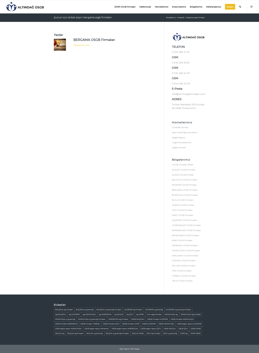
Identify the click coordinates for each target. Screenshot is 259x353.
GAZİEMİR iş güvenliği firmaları (178, 310)
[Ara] (240, 6)
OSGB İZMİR (196, 329)
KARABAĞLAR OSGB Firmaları (186, 230)
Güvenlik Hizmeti (180, 127)
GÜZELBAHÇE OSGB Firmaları (186, 225)
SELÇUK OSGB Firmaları (183, 265)
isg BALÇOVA (60, 314)
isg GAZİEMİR (74, 314)
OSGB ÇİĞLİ (183, 329)
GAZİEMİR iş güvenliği (154, 310)
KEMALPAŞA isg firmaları (191, 314)
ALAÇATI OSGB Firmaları (183, 169)
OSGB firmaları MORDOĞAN (66, 324)
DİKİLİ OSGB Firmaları (182, 215)
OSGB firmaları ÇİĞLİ (111, 324)
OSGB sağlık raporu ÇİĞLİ (151, 329)
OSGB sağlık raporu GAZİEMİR (189, 324)
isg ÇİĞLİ (130, 314)
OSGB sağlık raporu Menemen (97, 329)
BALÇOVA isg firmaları (64, 310)
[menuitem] (124, 6)
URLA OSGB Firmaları (182, 281)
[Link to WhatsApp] (251, 6)
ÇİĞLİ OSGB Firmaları (182, 210)
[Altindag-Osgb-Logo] (25, 6)
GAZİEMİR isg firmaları (133, 310)
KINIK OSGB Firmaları (182, 240)
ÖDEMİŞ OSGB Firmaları (184, 260)
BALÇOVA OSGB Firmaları (184, 180)
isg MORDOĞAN (105, 314)
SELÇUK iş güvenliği (94, 333)
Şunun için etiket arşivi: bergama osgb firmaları (83, 17)
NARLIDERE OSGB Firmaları (185, 255)
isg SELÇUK (119, 314)
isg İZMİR (140, 314)
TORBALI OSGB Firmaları (184, 276)
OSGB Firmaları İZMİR (182, 164)
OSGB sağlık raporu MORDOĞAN (125, 329)
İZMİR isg (184, 333)
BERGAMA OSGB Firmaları (94, 40)
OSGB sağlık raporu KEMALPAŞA (68, 329)
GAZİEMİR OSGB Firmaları (184, 220)
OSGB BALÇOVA (137, 319)
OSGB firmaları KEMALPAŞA (182, 319)
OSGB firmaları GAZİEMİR (157, 319)
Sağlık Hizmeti (179, 147)
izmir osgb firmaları (154, 314)
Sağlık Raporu (179, 137)
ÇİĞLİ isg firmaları (154, 333)
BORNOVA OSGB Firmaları (185, 195)
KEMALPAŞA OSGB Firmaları (185, 235)
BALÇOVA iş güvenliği (85, 310)
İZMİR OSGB (196, 333)
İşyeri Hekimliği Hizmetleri (184, 132)
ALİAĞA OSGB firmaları (183, 175)
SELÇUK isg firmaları (75, 333)
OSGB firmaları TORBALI (90, 324)
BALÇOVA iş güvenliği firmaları (109, 310)
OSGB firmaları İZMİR (130, 324)
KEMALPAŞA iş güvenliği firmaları (92, 319)
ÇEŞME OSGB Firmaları (183, 205)
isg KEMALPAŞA (89, 314)
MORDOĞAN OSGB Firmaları (186, 250)
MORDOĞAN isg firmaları (118, 319)
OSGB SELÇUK (170, 329)
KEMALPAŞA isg (171, 314)
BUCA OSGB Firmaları (182, 200)
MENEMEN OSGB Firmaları (185, 245)
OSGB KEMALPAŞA (166, 324)
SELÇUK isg (59, 333)
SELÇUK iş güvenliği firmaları (117, 333)
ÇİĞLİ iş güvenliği (170, 333)
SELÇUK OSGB (138, 333)
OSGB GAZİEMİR (149, 324)
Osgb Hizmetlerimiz (181, 142)
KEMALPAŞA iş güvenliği (65, 319)
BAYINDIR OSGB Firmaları (184, 185)
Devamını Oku (81, 45)
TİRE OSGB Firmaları (182, 271)
